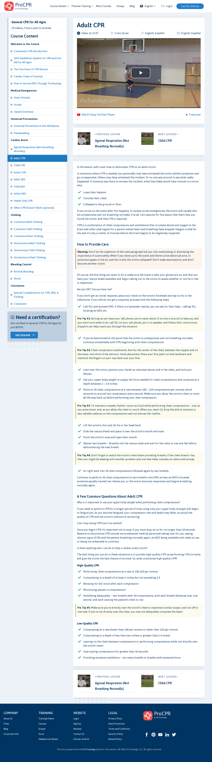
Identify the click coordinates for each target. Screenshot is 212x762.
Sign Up (77, 723)
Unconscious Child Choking (29, 250)
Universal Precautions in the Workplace (36, 125)
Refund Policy (115, 739)
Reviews (77, 729)
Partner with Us (81, 739)
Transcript (195, 114)
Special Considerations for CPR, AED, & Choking (36, 294)
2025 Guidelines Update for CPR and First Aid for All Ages (37, 60)
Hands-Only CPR (23, 200)
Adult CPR (19, 158)
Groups (120, 6)
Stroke (18, 104)
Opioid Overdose (24, 111)
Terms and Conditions (119, 729)
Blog (132, 6)
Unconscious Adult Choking (29, 243)
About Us (8, 718)
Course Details (58, 6)
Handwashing (21, 133)
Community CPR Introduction (30, 51)
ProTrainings (89, 749)
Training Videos (46, 718)
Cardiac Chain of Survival (28, 76)
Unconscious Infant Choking (30, 257)
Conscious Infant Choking (28, 236)
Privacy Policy (115, 718)
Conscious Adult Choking (28, 221)
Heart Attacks (22, 97)
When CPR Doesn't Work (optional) (34, 207)
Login (76, 718)
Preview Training (81, 6)
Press (6, 723)
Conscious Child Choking (28, 229)
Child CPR (19, 165)
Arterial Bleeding (24, 271)
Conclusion (20, 303)
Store (41, 734)
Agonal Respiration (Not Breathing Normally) (34, 149)
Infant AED (20, 193)
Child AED (19, 186)
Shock (17, 278)
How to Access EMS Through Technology (37, 83)
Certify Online (190, 6)
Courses (42, 723)
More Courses (103, 6)
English (149, 6)
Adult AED (19, 179)
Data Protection (116, 723)
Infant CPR (20, 172)
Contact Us (78, 734)
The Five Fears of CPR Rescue (31, 69)
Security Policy (115, 734)
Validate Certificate (48, 739)
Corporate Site (11, 734)
